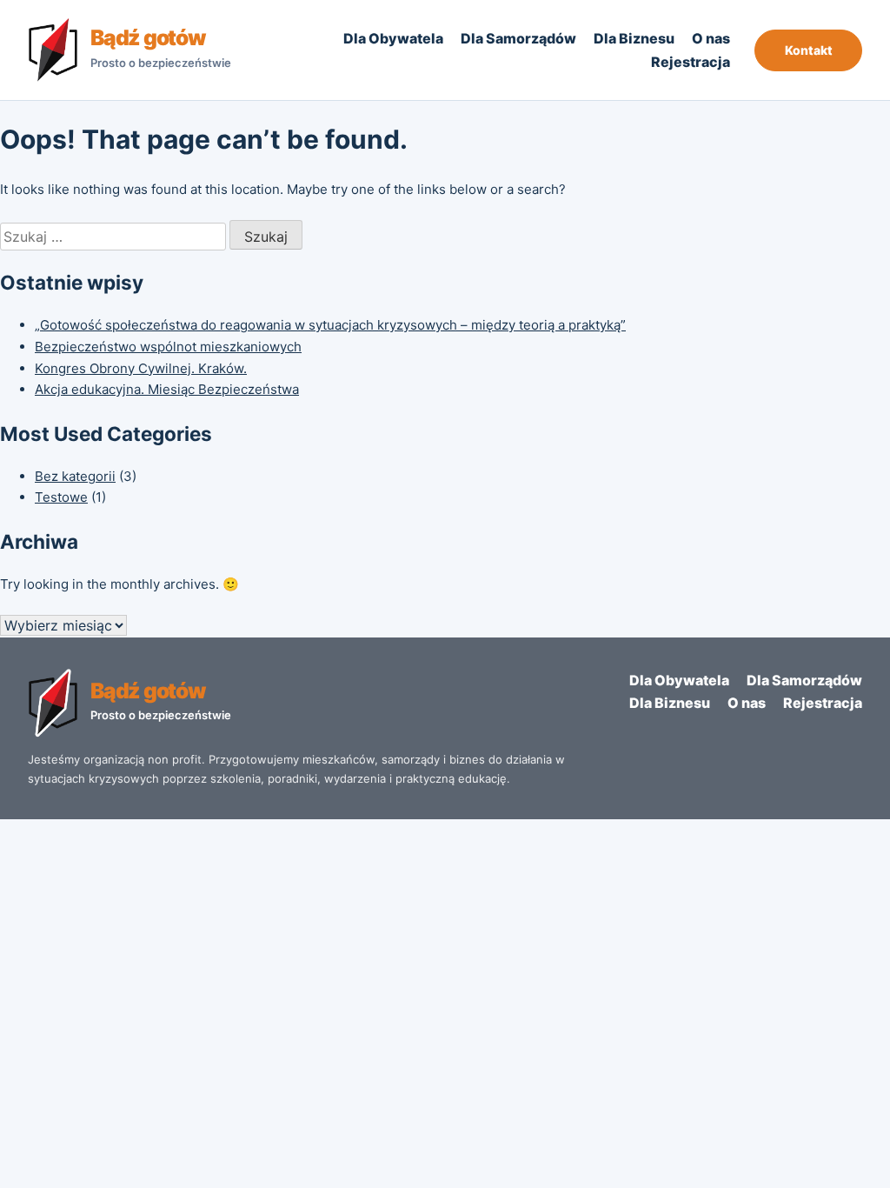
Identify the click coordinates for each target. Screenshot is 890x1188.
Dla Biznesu (634, 38)
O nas (711, 38)
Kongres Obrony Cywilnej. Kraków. (141, 368)
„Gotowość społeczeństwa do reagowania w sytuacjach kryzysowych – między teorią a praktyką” (330, 325)
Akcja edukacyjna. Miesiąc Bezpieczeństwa (167, 389)
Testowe (61, 497)
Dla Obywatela (393, 38)
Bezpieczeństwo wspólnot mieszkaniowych (168, 346)
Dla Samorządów (518, 38)
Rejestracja (690, 61)
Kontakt (809, 50)
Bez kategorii (75, 476)
